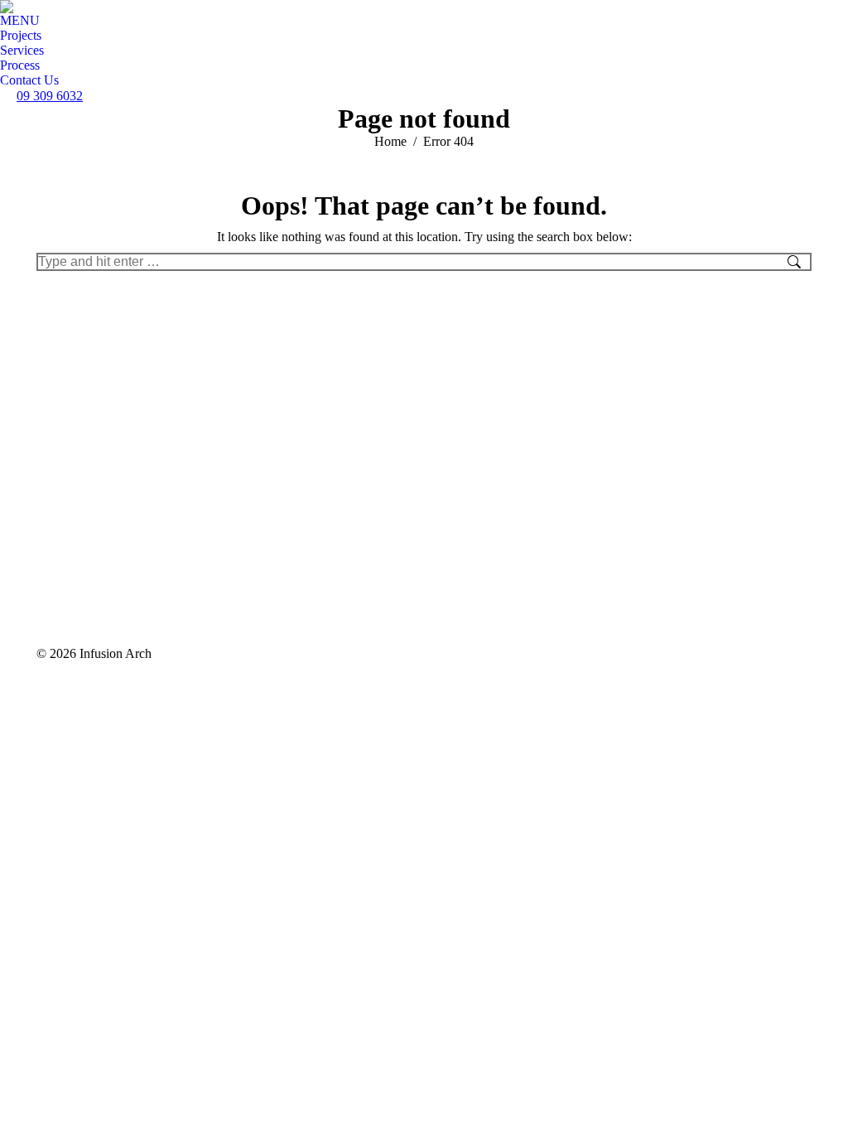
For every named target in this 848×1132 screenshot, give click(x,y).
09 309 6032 (50, 96)
